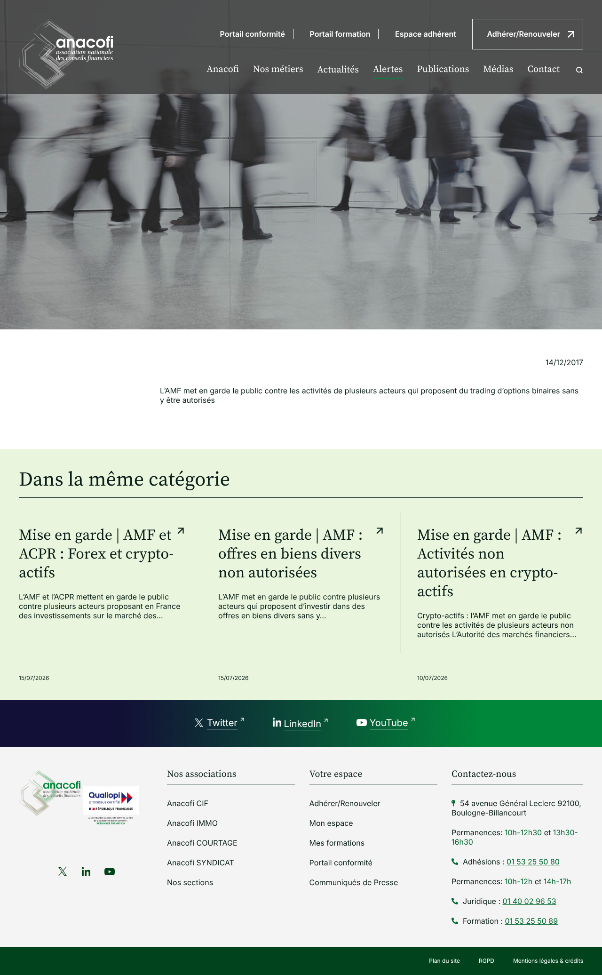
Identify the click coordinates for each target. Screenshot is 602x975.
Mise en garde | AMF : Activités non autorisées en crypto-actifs (489, 563)
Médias (498, 69)
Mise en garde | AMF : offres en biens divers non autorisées (290, 554)
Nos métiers (278, 69)
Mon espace (331, 823)
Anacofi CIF (187, 803)
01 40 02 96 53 (529, 901)
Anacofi (222, 69)
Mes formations (337, 842)
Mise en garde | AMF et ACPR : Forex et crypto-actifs (96, 554)
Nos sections (190, 882)
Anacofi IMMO (192, 823)
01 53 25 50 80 (533, 861)
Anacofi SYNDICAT (200, 862)
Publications (443, 69)
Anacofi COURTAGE (202, 842)
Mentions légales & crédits (548, 960)
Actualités (338, 70)
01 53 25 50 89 (531, 921)
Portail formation (340, 34)
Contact (543, 69)
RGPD (486, 960)
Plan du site (444, 960)
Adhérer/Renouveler (523, 34)
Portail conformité (252, 34)
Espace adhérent (425, 34)
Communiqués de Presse (353, 882)
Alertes (388, 69)
